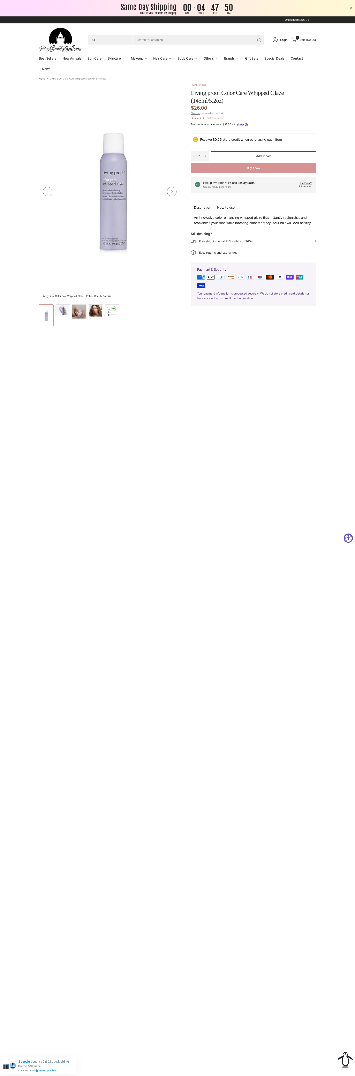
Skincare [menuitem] (114, 58)
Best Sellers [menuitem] (47, 58)
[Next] (171, 191)
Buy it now (253, 168)
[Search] (259, 40)
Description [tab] (202, 207)
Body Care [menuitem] (185, 58)
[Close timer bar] (351, 8)
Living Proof (199, 84)
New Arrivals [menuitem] (71, 58)
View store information (305, 184)
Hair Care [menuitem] (160, 58)
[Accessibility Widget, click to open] (348, 538)
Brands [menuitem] (229, 58)
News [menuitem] (46, 69)
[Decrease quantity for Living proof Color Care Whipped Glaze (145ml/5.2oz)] (194, 156)
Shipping (195, 113)
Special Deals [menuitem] (274, 58)
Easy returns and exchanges (218, 252)
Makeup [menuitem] (137, 58)
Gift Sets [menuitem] (251, 58)
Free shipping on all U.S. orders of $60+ (226, 241)
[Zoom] (172, 90)
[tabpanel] (253, 220)
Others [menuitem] (209, 58)
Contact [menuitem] (297, 58)
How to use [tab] (225, 207)
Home (42, 78)
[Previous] (47, 191)
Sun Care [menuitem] (94, 58)
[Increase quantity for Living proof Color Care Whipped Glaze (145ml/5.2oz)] (205, 156)
